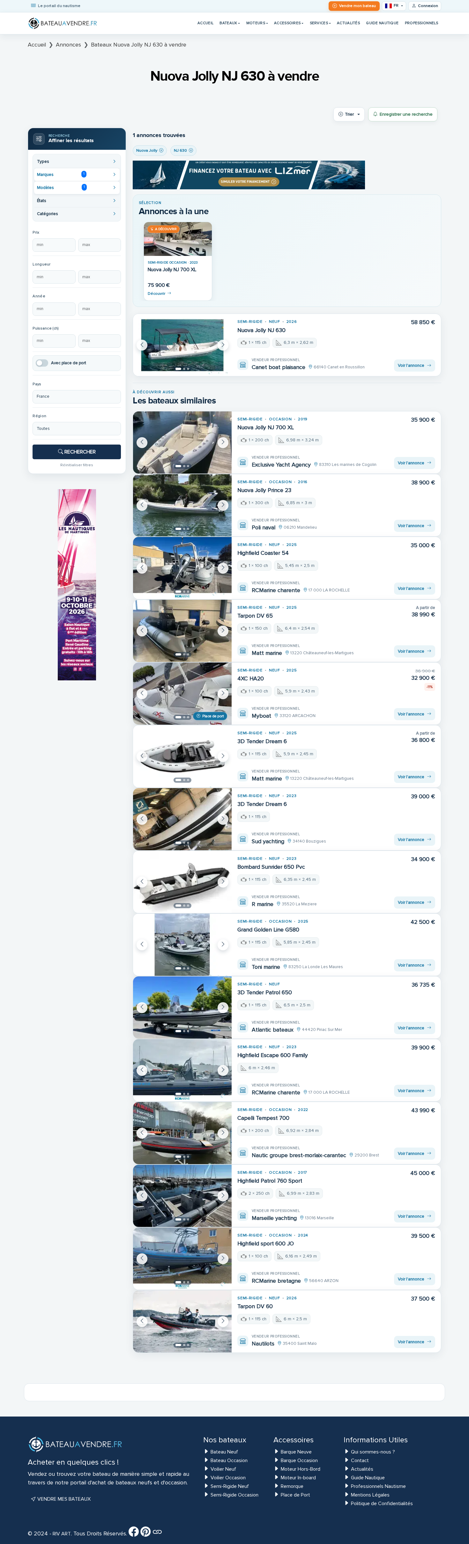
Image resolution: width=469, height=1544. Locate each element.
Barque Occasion (299, 1460)
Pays (37, 384)
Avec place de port (68, 363)
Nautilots (263, 1343)
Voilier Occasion (228, 1478)
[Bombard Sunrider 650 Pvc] (182, 882)
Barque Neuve (296, 1452)
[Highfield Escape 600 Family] (182, 1070)
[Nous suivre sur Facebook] (134, 1534)
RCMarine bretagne (276, 1280)
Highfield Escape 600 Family (272, 1055)
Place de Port (295, 1495)
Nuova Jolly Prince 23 (264, 490)
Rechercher (79, 452)
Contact (360, 1460)
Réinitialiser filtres (76, 465)
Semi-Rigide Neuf (230, 1486)
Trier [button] (349, 114)
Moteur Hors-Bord (300, 1469)
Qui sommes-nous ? (373, 1452)
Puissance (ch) (46, 328)
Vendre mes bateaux (63, 1499)
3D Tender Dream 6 (262, 741)
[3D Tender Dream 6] (182, 756)
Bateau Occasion (229, 1460)
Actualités (348, 23)
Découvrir (156, 293)
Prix (36, 232)
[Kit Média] (157, 1534)
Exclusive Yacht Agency (281, 464)
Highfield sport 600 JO (265, 1243)
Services (319, 23)
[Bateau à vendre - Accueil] (63, 23)
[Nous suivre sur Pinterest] (145, 1534)
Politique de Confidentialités (382, 1503)
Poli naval (263, 527)
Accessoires (287, 23)
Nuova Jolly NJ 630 (261, 330)
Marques (61, 174)
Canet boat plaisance (278, 367)
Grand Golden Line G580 (268, 929)
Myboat (261, 715)
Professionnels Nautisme (378, 1486)
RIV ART (61, 1534)
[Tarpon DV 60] (182, 1321)
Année (39, 296)
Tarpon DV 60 (255, 1306)
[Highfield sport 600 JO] (182, 1259)
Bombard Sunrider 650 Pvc (271, 867)
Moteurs (255, 23)
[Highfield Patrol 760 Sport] (182, 1196)
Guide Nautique (382, 23)
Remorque (292, 1486)
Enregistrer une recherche (406, 114)
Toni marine (266, 966)
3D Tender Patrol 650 (264, 992)
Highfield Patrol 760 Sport (269, 1181)
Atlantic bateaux (273, 1029)
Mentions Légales (370, 1495)
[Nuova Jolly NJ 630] (182, 345)
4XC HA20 (250, 678)
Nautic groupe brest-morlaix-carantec (299, 1155)
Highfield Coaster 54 (263, 553)
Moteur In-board (298, 1478)
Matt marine (267, 652)
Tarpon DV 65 (255, 616)
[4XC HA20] (182, 694)
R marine (262, 904)
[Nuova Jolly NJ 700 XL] (178, 239)
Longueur (41, 264)
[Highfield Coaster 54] (182, 568)
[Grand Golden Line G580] (182, 945)
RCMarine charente (276, 590)
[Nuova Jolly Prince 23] (182, 505)
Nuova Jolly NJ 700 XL (172, 270)
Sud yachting (268, 841)
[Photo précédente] (142, 345)
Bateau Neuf (224, 1452)
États (41, 200)
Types (43, 161)
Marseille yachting (274, 1217)
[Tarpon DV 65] (182, 631)
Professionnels (421, 23)
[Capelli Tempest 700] (182, 1133)
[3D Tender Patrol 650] (182, 1007)
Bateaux (228, 23)
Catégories (47, 213)
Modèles (61, 187)
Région (39, 416)
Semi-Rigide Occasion (234, 1495)
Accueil (205, 23)
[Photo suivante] (223, 345)
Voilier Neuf (223, 1469)
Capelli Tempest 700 (263, 1118)
